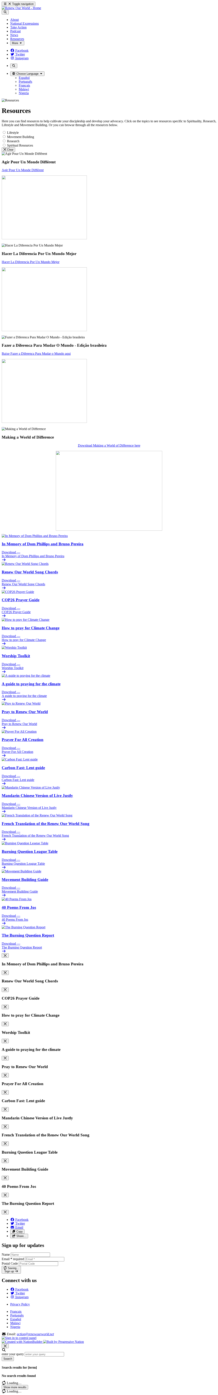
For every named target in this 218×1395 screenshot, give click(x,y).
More (15, 43)
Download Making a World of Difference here (109, 445)
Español (15, 1319)
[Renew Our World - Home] (21, 8)
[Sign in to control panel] (19, 1338)
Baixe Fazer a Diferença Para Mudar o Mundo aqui (36, 353)
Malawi (15, 1323)
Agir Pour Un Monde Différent (23, 170)
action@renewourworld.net (35, 1334)
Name (6, 1254)
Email (13, 1259)
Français (16, 1311)
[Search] (5, 12)
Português (17, 1315)
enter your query (13, 1354)
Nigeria (15, 1327)
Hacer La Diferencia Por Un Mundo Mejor (30, 262)
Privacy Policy (20, 1304)
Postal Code (10, 1263)
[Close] (5, 955)
